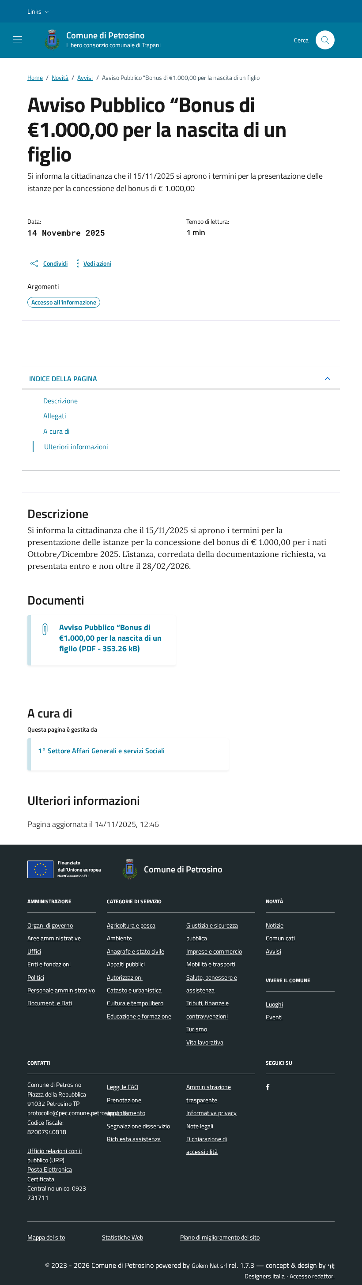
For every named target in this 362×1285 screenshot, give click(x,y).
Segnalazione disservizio (138, 1126)
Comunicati (280, 938)
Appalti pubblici (126, 964)
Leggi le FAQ (122, 1087)
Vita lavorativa (204, 1042)
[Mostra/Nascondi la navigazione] (17, 39)
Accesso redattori (312, 1276)
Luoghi (274, 1004)
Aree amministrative (54, 938)
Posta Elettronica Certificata (49, 1174)
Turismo (196, 1029)
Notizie (274, 925)
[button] (39, 11)
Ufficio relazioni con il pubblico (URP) (54, 1155)
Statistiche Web (122, 1237)
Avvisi (273, 951)
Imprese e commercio (214, 951)
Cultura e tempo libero (135, 1003)
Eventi (274, 1017)
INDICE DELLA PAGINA (63, 378)
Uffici (34, 951)
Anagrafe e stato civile (135, 951)
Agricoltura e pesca (131, 925)
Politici (35, 977)
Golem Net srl (209, 1265)
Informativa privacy (211, 1113)
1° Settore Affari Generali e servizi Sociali (101, 750)
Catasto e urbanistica (134, 990)
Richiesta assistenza (134, 1139)
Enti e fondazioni (49, 964)
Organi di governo (50, 925)
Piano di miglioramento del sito (220, 1237)
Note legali (199, 1126)
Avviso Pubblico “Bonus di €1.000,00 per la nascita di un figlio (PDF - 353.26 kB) (110, 638)
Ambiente (119, 938)
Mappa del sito (46, 1237)
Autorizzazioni (125, 977)
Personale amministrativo (61, 990)
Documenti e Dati (49, 1003)
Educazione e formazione (139, 1016)
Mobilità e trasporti (210, 964)
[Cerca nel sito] (325, 39)
